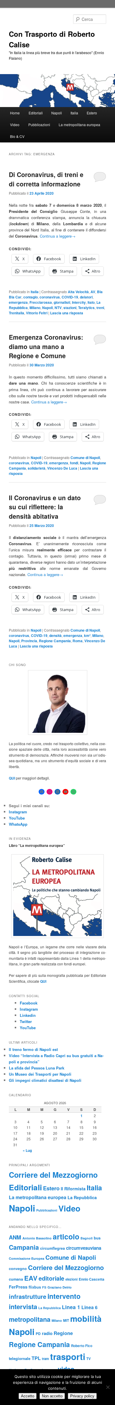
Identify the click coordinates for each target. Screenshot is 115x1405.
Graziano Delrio (59, 1287)
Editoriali (36, 112)
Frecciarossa (40, 302)
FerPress (18, 1287)
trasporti (67, 1356)
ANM (15, 1237)
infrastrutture (27, 1296)
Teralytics (86, 307)
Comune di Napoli (85, 457)
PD (38, 1333)
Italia (74, 112)
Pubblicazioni (39, 124)
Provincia (29, 640)
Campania (24, 1247)
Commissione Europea (26, 1258)
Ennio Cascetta (91, 1279)
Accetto (27, 1396)
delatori (86, 297)
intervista (23, 1306)
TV (88, 1358)
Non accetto (52, 1396)
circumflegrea (52, 1248)
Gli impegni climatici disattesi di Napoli (45, 1080)
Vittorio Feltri (36, 313)
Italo (91, 302)
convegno (18, 1268)
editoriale (51, 1278)
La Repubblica (82, 1197)
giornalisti (62, 302)
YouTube (17, 818)
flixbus (35, 1287)
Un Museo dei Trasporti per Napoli (40, 1074)
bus (97, 1238)
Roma (78, 640)
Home (15, 112)
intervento (63, 1296)
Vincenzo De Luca (62, 468)
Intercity (79, 302)
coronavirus (50, 297)
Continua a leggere (57, 236)
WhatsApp (18, 824)
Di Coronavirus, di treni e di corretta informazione (46, 179)
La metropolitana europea (79, 124)
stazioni (69, 307)
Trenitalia (16, 313)
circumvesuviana (83, 1248)
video (66, 1369)
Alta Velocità (78, 291)
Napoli (56, 112)
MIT (66, 1320)
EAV (30, 1278)
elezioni (71, 1279)
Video (14, 124)
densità (55, 635)
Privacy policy (82, 1396)
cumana (16, 1279)
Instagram (18, 812)
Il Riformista (73, 1189)
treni (100, 307)
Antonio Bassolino (37, 1238)
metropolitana (29, 1319)
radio (47, 1333)
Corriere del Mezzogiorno (53, 1174)
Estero (92, 112)
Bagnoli (86, 1238)
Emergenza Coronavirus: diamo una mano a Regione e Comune (46, 346)
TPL (36, 1358)
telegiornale (19, 1358)
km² (87, 635)
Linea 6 (89, 1307)
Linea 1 (71, 1307)
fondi (74, 462)
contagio (30, 297)
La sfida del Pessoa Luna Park (36, 1068)
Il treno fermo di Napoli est (33, 1049)
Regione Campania (55, 640)
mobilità (85, 1318)
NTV (58, 307)
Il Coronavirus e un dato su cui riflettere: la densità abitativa (45, 506)
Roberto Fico (81, 1345)
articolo (66, 1236)
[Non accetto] (108, 1387)
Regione (63, 1333)
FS (44, 1287)
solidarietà (36, 468)
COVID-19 (70, 297)
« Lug (27, 1150)
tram (45, 1358)
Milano (34, 307)
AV (93, 291)
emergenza (18, 302)
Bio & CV (17, 136)
